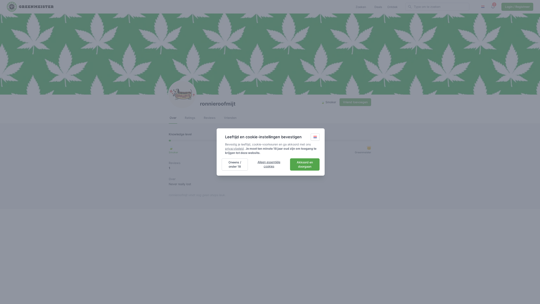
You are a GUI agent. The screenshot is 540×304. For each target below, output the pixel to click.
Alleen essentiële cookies (269, 164)
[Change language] (315, 137)
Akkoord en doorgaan (305, 164)
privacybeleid (234, 148)
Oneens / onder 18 (234, 164)
